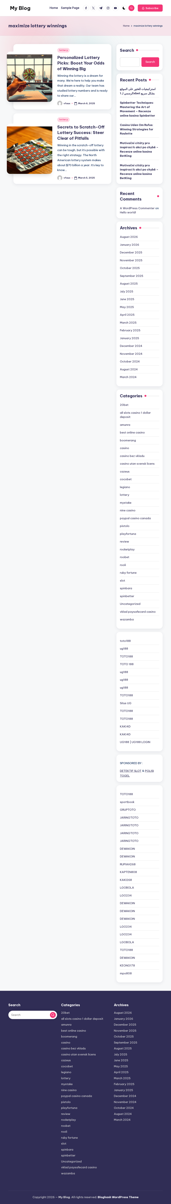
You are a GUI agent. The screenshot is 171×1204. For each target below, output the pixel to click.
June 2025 (127, 299)
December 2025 (131, 252)
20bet (124, 405)
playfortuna (128, 534)
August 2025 (129, 283)
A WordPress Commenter (137, 208)
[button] (150, 8)
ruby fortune (128, 573)
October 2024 (130, 361)
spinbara (126, 588)
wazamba (127, 619)
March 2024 (128, 377)
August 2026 (129, 237)
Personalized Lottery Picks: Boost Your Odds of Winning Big (81, 63)
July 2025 (126, 291)
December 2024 (131, 346)
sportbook (127, 802)
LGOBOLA (127, 887)
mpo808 (126, 973)
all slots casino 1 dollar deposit (135, 415)
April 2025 (127, 315)
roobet (124, 557)
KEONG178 (127, 965)
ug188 (124, 648)
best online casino (132, 432)
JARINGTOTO (129, 817)
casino (124, 448)
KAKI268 (126, 880)
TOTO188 (126, 656)
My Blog (20, 8)
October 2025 (130, 268)
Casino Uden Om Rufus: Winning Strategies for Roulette (136, 129)
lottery (63, 50)
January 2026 (129, 245)
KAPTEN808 (128, 872)
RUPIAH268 (128, 864)
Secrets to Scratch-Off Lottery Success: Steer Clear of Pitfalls (81, 132)
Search (127, 50)
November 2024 (131, 354)
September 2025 (131, 276)
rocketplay (127, 549)
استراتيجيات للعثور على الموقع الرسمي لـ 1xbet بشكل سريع (138, 91)
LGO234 (126, 895)
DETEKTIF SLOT (130, 771)
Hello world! (128, 212)
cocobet (126, 479)
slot (122, 580)
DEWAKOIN (127, 849)
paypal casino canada (135, 518)
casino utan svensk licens (137, 463)
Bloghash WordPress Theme (118, 1197)
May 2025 (127, 307)
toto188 (125, 641)
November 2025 (131, 260)
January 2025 (129, 338)
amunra (125, 425)
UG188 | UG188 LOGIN (135, 742)
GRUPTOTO (128, 810)
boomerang (128, 440)
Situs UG (125, 703)
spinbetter (127, 596)
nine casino (127, 510)
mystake (125, 503)
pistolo (124, 526)
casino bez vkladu (132, 456)
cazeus (125, 471)
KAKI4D (125, 726)
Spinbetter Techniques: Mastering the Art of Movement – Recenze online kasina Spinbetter (137, 109)
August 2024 (129, 369)
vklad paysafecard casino (138, 612)
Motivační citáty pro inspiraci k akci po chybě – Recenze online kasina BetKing (139, 149)
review (124, 541)
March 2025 (128, 322)
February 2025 (130, 330)
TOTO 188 (127, 664)
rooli (123, 565)
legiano (125, 487)
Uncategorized (130, 604)
